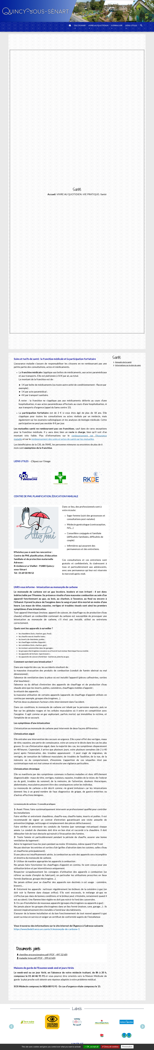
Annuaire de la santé (122, 362)
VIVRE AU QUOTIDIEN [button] (98, 25)
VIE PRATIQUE (91, 194)
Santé (103, 194)
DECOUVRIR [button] (79, 25)
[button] (70, 26)
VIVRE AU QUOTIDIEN (69, 194)
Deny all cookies (111, 1047)
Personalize (127, 1047)
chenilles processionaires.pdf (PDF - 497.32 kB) (41, 954)
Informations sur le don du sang (126, 365)
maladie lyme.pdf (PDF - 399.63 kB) (35, 958)
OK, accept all (92, 1047)
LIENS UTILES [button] (131, 25)
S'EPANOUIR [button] (116, 25)
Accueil (51, 194)
